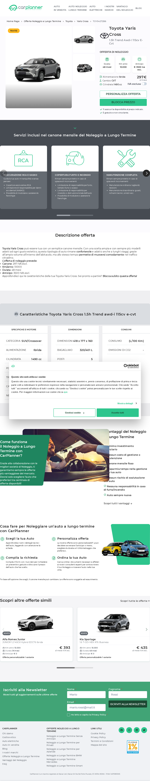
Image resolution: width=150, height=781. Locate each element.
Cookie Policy (98, 733)
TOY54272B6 (99, 21)
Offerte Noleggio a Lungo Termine (42, 21)
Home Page (13, 21)
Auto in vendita (10, 745)
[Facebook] (122, 730)
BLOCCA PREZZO (123, 102)
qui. (66, 392)
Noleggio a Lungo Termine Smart (65, 765)
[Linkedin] (137, 730)
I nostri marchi (10, 752)
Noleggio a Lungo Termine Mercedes (61, 760)
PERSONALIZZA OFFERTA (123, 94)
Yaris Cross (82, 21)
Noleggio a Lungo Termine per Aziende (63, 750)
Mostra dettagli (125, 403)
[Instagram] (129, 730)
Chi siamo (7, 733)
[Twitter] (144, 730)
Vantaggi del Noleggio (14, 760)
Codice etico (9, 737)
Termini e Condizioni (102, 741)
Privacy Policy (99, 714)
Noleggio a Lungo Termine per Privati (63, 744)
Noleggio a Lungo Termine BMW (64, 755)
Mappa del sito (99, 745)
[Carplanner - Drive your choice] (25, 8)
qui (22, 276)
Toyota (69, 21)
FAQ (4, 764)
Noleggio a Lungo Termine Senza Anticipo (64, 737)
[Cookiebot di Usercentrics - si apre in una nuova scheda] (126, 366)
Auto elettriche (10, 741)
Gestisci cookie (73, 412)
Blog (138, 8)
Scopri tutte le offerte (133, 601)
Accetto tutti (117, 412)
